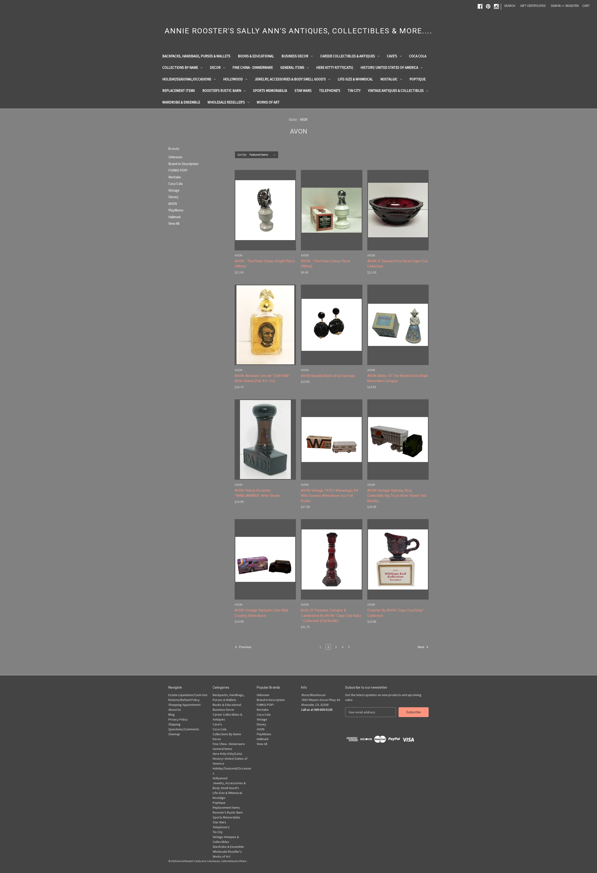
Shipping (174, 724)
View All (173, 223)
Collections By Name (180, 67)
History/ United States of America (389, 67)
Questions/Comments (183, 729)
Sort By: (242, 155)
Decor (215, 67)
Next (421, 647)
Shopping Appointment (184, 705)
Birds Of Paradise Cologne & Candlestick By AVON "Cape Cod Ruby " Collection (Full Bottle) (331, 615)
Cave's (392, 56)
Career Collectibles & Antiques (347, 56)
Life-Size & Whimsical (355, 79)
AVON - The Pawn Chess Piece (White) (325, 264)
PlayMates (176, 210)
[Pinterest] (488, 6)
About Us (174, 709)
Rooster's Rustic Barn (221, 90)
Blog (171, 714)
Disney (173, 197)
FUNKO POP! (177, 170)
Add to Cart (265, 218)
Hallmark (174, 217)
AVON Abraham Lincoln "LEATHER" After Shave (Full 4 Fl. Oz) (262, 378)
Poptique (418, 79)
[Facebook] (480, 6)
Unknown (175, 157)
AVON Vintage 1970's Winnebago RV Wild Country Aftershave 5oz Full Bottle (329, 495)
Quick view (264, 201)
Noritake (174, 177)
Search (509, 5)
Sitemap (174, 734)
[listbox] (263, 154)
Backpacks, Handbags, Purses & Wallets (196, 56)
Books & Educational (256, 56)
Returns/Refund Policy (184, 700)
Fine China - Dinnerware (253, 67)
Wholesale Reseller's (226, 102)
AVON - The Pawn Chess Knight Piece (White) (265, 264)
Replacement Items (178, 90)
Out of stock (265, 333)
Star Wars (303, 90)
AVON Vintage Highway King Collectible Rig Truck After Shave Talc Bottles (397, 495)
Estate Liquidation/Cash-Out (187, 695)
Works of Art (268, 102)
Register (572, 5)
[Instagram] (496, 6)
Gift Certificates (533, 5)
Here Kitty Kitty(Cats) (334, 67)
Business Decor (294, 56)
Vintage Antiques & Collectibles (396, 90)
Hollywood (233, 79)
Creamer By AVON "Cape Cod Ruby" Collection (395, 613)
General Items (292, 67)
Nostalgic (389, 79)
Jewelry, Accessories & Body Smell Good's (290, 79)
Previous (244, 647)
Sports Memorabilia (270, 90)
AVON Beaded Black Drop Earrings (328, 376)
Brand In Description (183, 164)
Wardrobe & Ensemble (181, 102)
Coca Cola (417, 56)
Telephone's (329, 90)
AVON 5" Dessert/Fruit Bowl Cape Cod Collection (397, 264)
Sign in (556, 5)
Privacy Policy (178, 719)
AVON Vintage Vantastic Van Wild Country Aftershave (261, 613)
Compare (263, 210)
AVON (172, 203)
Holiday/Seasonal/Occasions (186, 79)
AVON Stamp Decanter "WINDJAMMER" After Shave (257, 493)
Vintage (174, 190)
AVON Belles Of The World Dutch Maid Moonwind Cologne (397, 378)
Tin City (354, 90)
